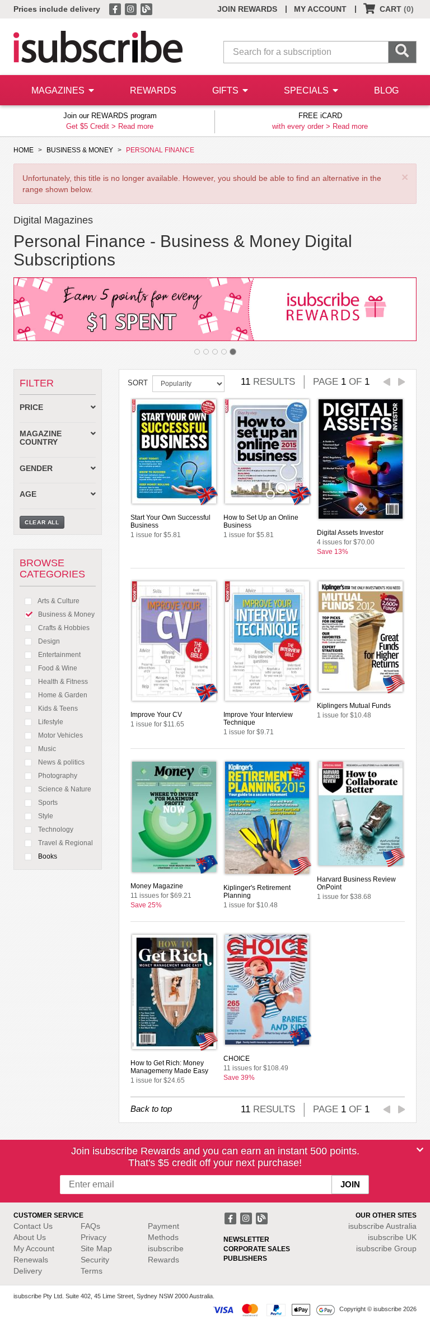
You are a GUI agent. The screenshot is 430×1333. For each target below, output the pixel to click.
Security (95, 1259)
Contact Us (33, 1226)
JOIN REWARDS (247, 8)
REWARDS (153, 90)
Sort (138, 383)
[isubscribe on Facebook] (116, 8)
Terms (91, 1270)
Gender (36, 468)
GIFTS (226, 90)
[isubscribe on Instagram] (131, 8)
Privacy (93, 1237)
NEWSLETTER (246, 1239)
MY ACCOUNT (320, 8)
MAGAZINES (59, 90)
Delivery (27, 1270)
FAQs (90, 1226)
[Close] (420, 1150)
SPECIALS (307, 90)
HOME (23, 150)
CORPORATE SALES (256, 1249)
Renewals (30, 1259)
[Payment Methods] (274, 1309)
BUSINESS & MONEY (79, 150)
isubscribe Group (386, 1248)
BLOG (386, 90)
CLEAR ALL (42, 522)
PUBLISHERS (245, 1258)
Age (28, 494)
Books (46, 856)
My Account (33, 1248)
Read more (135, 126)
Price (31, 407)
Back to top (151, 1108)
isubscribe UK (392, 1237)
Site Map (96, 1248)
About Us (29, 1237)
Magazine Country (41, 438)
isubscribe (382, 1226)
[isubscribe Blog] (146, 8)
